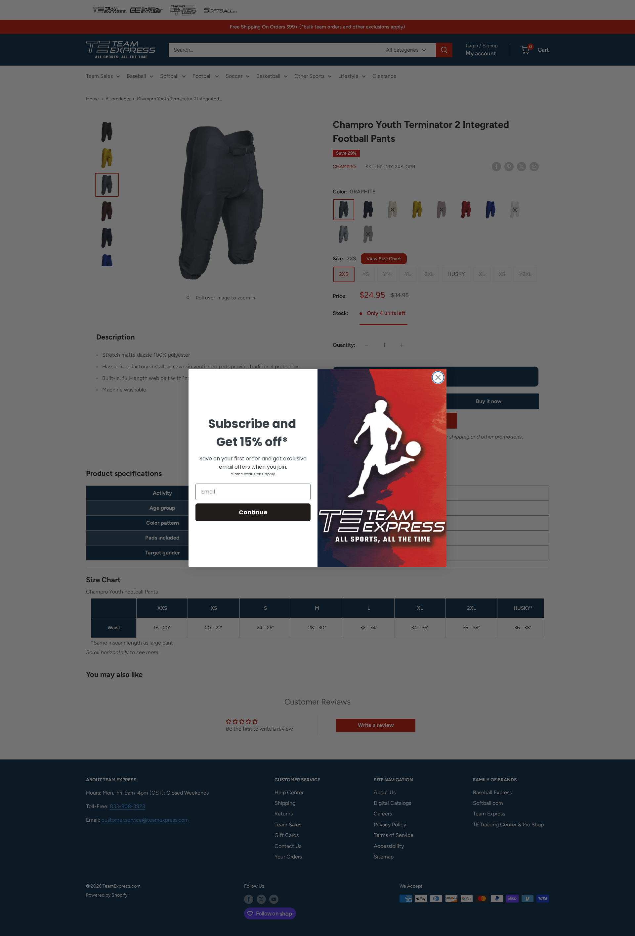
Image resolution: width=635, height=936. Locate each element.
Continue (253, 512)
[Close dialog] (438, 377)
